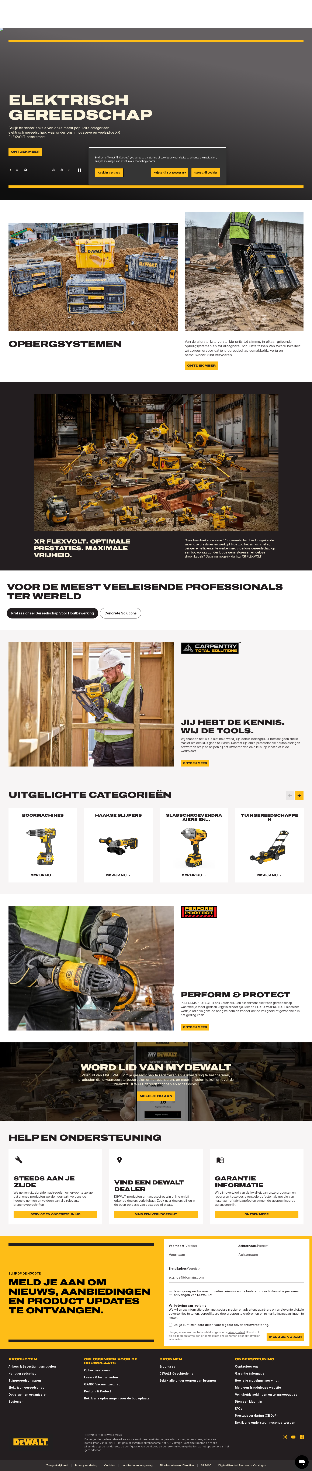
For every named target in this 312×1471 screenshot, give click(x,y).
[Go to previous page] (10, 170)
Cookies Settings (109, 172)
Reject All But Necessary (170, 172)
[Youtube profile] (293, 1437)
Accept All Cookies (206, 172)
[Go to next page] (69, 170)
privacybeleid (236, 1332)
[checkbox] (170, 1293)
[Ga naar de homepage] (30, 1442)
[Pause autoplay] (79, 170)
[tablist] (156, 613)
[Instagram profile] (284, 1437)
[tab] (52, 613)
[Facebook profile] (301, 1437)
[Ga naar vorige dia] (290, 795)
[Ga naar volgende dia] (299, 795)
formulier (254, 1335)
